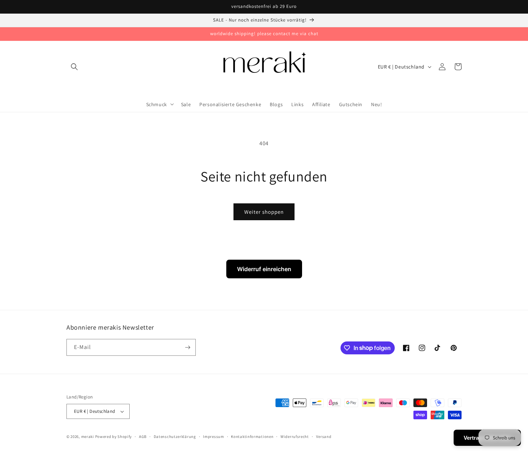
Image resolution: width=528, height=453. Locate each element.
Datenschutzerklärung (175, 436)
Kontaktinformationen (252, 436)
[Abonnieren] (187, 347)
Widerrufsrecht (295, 436)
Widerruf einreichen (264, 269)
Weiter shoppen (264, 211)
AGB (143, 436)
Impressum (213, 436)
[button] (74, 67)
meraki (87, 436)
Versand (324, 436)
